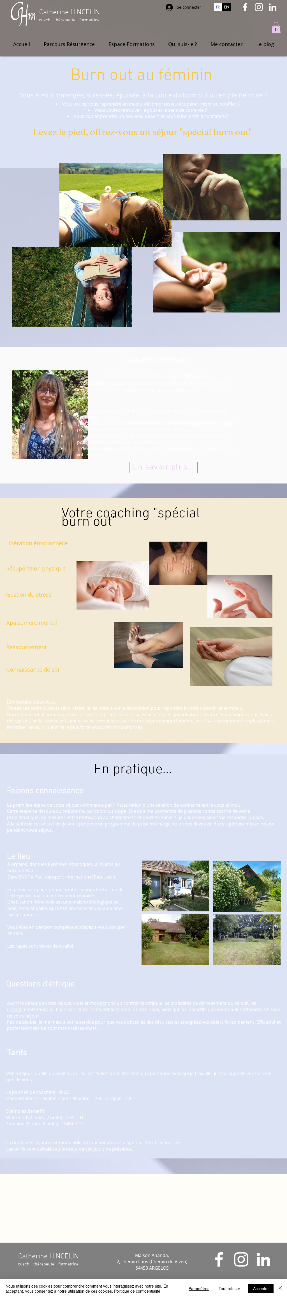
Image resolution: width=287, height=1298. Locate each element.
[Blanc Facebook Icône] (245, 7)
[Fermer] (280, 1288)
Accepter (261, 1288)
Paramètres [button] (199, 1288)
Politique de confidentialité (137, 1291)
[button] (276, 27)
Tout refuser (229, 1288)
